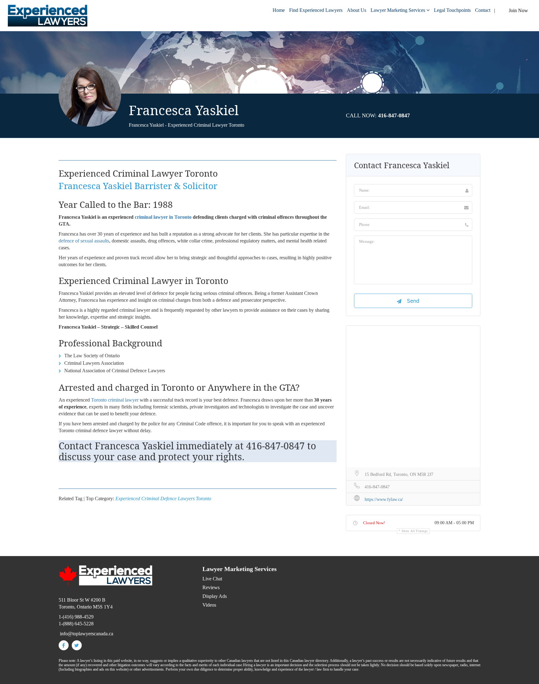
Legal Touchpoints (452, 10)
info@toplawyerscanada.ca (86, 633)
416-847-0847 (275, 445)
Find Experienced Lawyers (315, 10)
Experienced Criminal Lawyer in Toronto (143, 280)
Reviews (211, 587)
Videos (209, 605)
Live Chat (212, 578)
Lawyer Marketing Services (398, 10)
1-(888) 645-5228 (76, 623)
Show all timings (415, 531)
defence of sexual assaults (84, 240)
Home (279, 10)
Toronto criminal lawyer (114, 400)
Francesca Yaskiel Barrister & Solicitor (138, 186)
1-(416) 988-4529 (76, 616)
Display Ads (214, 596)
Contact (482, 10)
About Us (356, 10)
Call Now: (378, 115)
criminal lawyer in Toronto (163, 217)
